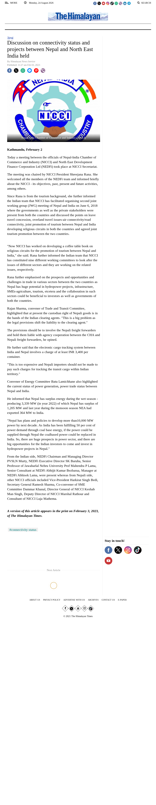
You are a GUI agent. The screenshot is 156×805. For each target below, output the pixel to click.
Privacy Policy (51, 600)
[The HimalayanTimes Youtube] (103, 3)
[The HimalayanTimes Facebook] (95, 3)
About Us (34, 600)
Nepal (10, 37)
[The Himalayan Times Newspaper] (78, 16)
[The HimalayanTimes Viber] (120, 3)
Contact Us (108, 600)
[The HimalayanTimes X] (99, 3)
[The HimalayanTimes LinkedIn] (124, 3)
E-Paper (122, 600)
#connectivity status (22, 530)
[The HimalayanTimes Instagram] (107, 3)
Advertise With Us (74, 600)
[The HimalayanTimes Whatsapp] (116, 3)
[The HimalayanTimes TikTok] (112, 3)
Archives (93, 600)
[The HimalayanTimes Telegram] (129, 3)
